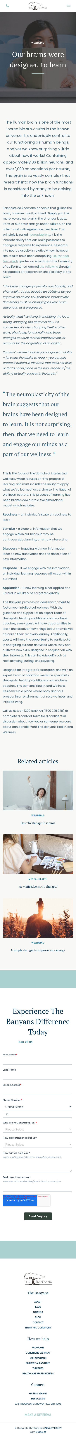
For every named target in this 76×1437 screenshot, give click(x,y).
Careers (38, 1312)
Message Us (38, 1398)
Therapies (38, 1368)
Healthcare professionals (38, 1373)
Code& (39, 1431)
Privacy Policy (53, 1428)
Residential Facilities (38, 1363)
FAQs (38, 1306)
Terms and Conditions (38, 1327)
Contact (38, 1322)
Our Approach (38, 1357)
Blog (38, 1317)
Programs (38, 1347)
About (38, 1301)
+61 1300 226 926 (45, 1042)
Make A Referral (38, 1415)
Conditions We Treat (38, 1352)
